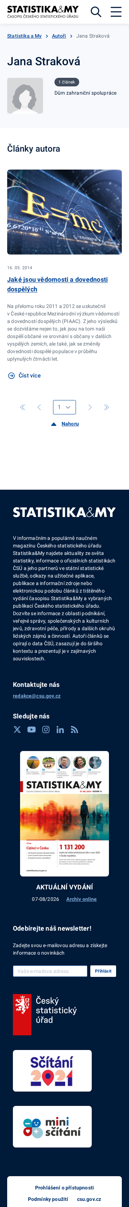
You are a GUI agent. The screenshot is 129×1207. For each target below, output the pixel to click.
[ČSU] (45, 1015)
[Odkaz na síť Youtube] (31, 729)
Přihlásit (103, 971)
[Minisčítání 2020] (52, 1126)
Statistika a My (24, 36)
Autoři (59, 36)
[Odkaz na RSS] (74, 729)
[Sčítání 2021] (52, 1071)
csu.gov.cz (89, 1199)
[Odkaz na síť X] (17, 729)
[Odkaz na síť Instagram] (46, 729)
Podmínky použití (48, 1199)
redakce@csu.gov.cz (37, 696)
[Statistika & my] (43, 12)
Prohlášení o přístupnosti (64, 1188)
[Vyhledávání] (96, 12)
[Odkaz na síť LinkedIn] (60, 729)
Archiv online (81, 899)
